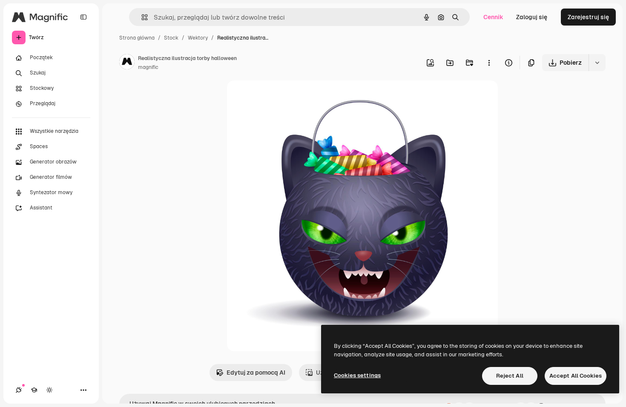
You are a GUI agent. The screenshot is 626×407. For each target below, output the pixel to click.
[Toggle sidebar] (83, 17)
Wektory (198, 37)
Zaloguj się (531, 17)
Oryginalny (286, 97)
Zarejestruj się (588, 17)
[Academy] (34, 390)
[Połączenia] (19, 390)
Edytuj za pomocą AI (256, 372)
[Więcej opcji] (488, 62)
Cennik (493, 17)
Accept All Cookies (575, 375)
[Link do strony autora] (127, 63)
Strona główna (137, 37)
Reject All (509, 375)
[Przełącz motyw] (49, 390)
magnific (148, 67)
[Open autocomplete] (141, 17)
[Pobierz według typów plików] (597, 62)
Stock (171, 37)
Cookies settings (357, 375)
